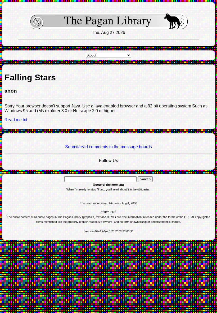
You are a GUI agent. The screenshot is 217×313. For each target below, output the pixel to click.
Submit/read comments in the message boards (108, 147)
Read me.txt (15, 120)
